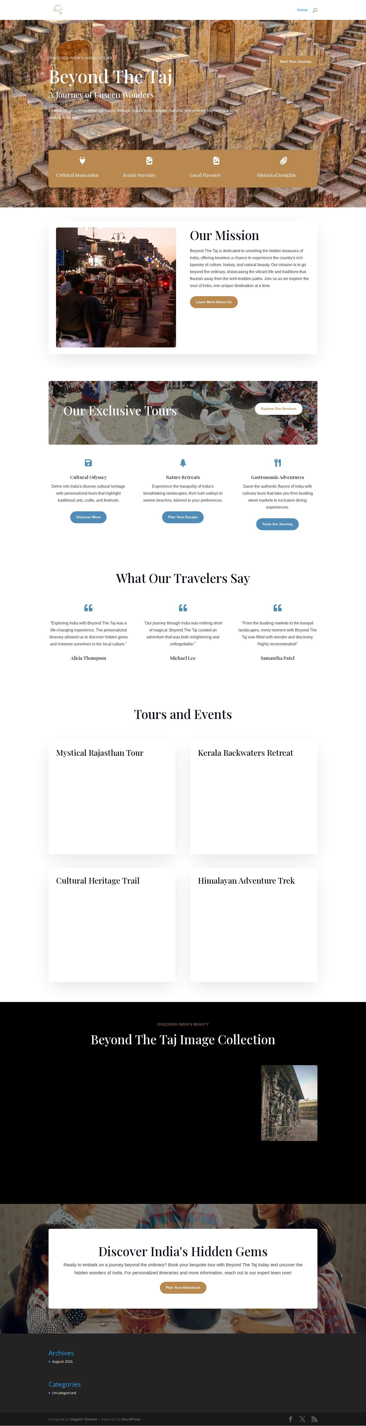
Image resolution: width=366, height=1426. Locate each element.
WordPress (131, 1419)
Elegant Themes (83, 1419)
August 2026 (62, 1361)
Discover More (88, 517)
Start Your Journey (295, 61)
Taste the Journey (277, 524)
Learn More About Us (214, 302)
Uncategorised (64, 1392)
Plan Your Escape (183, 517)
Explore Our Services (279, 409)
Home (302, 10)
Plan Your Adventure (183, 1287)
